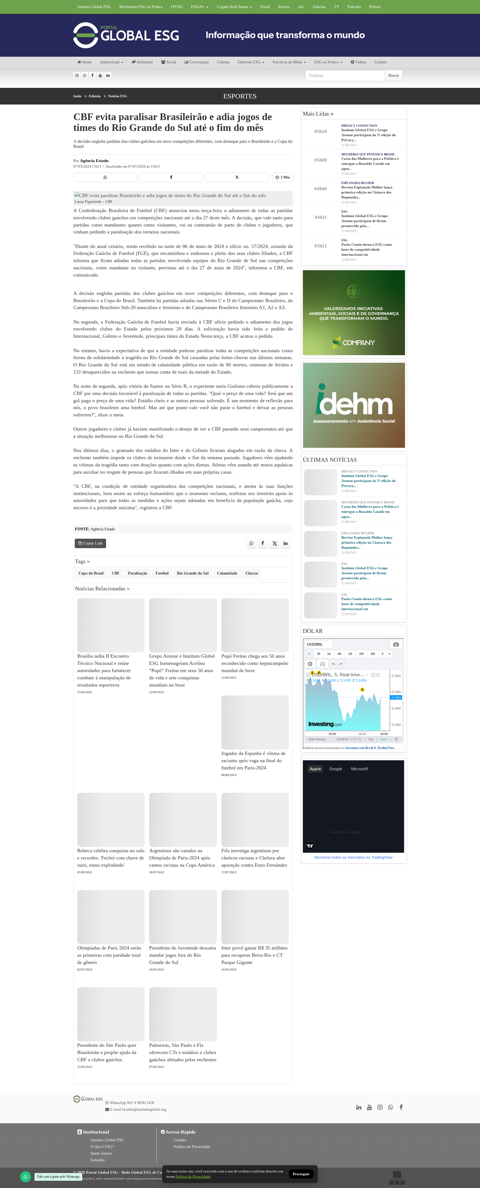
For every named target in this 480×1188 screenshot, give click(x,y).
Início (77, 96)
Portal (265, 7)
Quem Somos (101, 1153)
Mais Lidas (318, 113)
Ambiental (144, 62)
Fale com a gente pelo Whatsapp (58, 1177)
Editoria (95, 96)
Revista (283, 7)
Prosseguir (301, 1174)
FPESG (177, 7)
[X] (237, 177)
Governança (199, 62)
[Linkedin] (107, 75)
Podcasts (354, 7)
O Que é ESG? (102, 1147)
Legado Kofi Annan (233, 7)
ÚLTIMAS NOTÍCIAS (330, 459)
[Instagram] (76, 75)
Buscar (393, 75)
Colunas (223, 62)
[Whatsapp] (84, 75)
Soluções (97, 1160)
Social (170, 62)
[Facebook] (92, 75)
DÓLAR (313, 631)
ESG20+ (198, 7)
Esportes (240, 96)
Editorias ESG (249, 62)
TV (336, 7)
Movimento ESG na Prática (140, 7)
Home (86, 62)
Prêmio (375, 7)
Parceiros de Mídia (287, 62)
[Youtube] (100, 75)
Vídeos (360, 62)
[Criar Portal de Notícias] (397, 1178)
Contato (380, 62)
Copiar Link (92, 543)
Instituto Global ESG (94, 7)
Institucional (109, 62)
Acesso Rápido (180, 1132)
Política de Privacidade (192, 1147)
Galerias (319, 7)
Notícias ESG (117, 96)
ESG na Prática (326, 62)
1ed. (301, 7)
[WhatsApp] (25, 1176)
